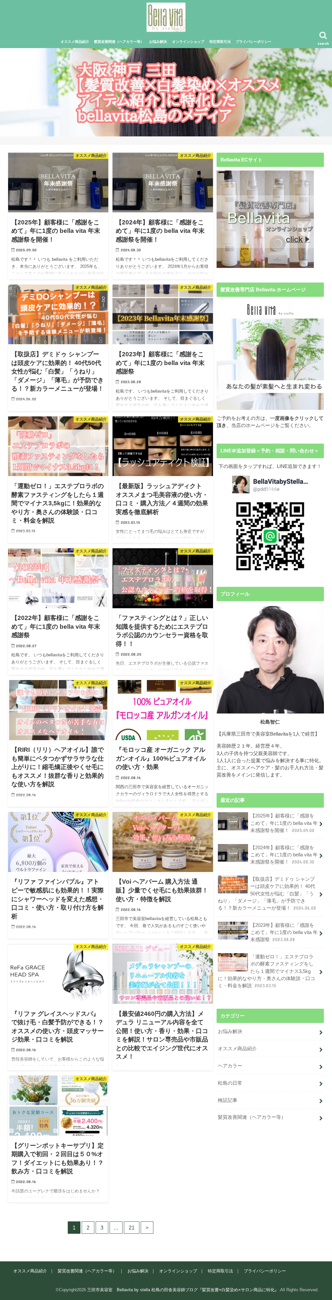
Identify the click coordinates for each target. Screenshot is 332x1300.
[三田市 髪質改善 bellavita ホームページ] (270, 356)
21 (132, 1228)
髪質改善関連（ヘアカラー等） (119, 42)
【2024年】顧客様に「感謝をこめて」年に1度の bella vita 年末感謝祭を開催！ (284, 855)
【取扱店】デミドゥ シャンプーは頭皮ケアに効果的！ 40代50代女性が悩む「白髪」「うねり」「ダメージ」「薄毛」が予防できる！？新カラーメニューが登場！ (267, 894)
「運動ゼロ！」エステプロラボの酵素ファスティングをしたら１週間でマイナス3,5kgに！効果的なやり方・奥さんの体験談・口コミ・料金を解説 (266, 971)
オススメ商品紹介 (75, 42)
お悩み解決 (158, 42)
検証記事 (227, 1100)
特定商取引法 (220, 42)
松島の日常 (230, 1083)
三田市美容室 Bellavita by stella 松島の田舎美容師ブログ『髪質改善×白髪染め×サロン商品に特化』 (183, 1289)
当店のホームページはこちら (166, 105)
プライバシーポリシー (253, 42)
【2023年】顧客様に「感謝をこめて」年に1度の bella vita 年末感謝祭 (284, 932)
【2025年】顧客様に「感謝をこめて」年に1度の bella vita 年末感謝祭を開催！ (284, 823)
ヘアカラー (230, 1065)
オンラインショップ (188, 42)
